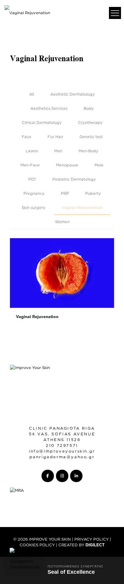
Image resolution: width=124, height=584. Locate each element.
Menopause (67, 165)
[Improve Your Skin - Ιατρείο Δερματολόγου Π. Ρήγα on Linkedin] (76, 476)
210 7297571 (62, 445)
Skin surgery (33, 207)
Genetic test (91, 136)
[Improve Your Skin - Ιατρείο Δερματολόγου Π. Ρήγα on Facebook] (48, 476)
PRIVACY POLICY (91, 539)
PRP (65, 193)
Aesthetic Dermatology (72, 94)
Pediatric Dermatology (74, 179)
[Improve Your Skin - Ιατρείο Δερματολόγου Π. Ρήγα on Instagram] (62, 476)
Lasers (32, 151)
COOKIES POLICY (37, 545)
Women (62, 221)
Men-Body (88, 151)
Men (58, 151)
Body (89, 108)
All (31, 94)
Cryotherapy (90, 122)
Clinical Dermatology (42, 122)
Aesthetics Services (48, 108)
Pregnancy (34, 193)
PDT (32, 179)
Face (26, 136)
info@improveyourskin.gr (62, 451)
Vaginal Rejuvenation (82, 207)
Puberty (93, 193)
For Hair (55, 136)
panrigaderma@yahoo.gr (62, 457)
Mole (99, 165)
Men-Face (30, 165)
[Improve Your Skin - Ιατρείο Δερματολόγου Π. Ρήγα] (27, 12)
